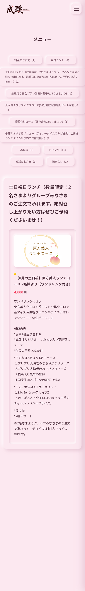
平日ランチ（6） (61, 60)
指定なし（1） (60, 162)
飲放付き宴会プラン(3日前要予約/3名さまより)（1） (42, 93)
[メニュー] (76, 8)
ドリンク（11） (58, 150)
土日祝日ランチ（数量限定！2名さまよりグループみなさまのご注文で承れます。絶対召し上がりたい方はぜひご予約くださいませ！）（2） (42, 76)
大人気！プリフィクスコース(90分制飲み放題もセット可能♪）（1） (42, 107)
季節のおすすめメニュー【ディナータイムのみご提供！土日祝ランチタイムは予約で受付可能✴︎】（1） (41, 135)
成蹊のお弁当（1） (27, 162)
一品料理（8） (26, 150)
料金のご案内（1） (25, 60)
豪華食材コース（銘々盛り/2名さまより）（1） (42, 122)
